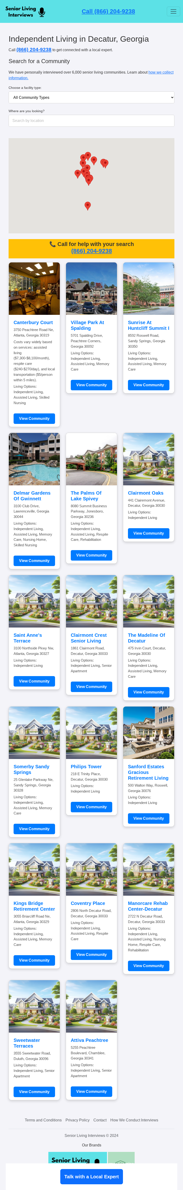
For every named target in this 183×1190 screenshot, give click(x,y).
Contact (100, 1120)
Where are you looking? (27, 111)
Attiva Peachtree (89, 1040)
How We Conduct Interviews (134, 1120)
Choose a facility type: (25, 88)
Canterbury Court (33, 322)
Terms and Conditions (43, 1120)
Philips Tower (86, 766)
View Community (34, 419)
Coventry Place (88, 903)
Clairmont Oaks (145, 493)
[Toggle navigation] (173, 11)
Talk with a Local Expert (91, 1176)
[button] (94, 161)
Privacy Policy (78, 1120)
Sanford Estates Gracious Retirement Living (148, 772)
